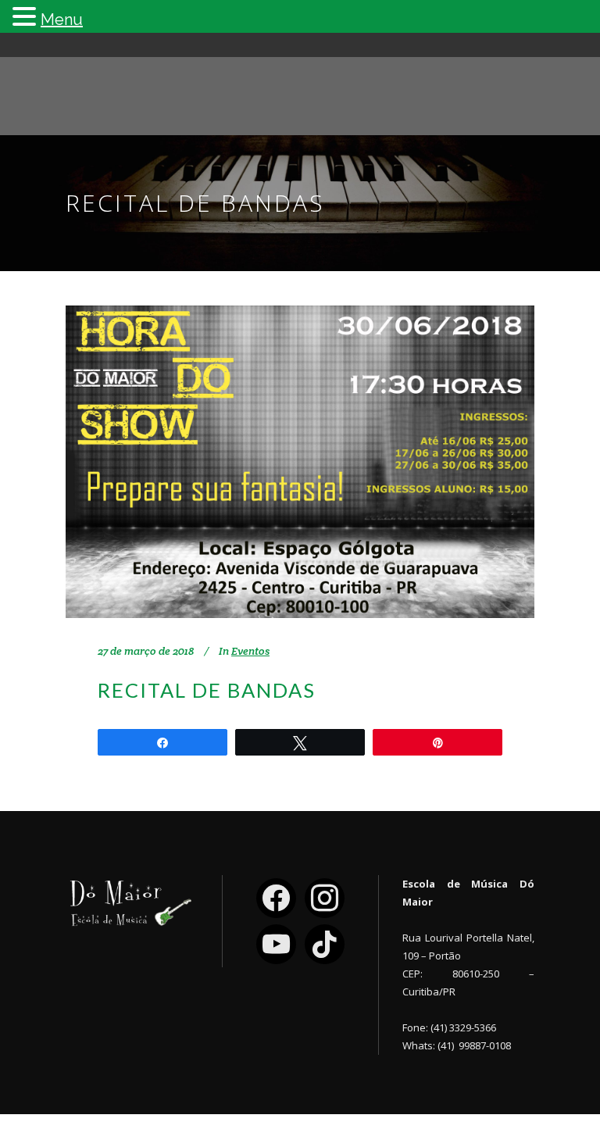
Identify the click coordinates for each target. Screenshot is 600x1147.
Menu (62, 19)
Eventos (250, 651)
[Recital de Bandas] (300, 462)
